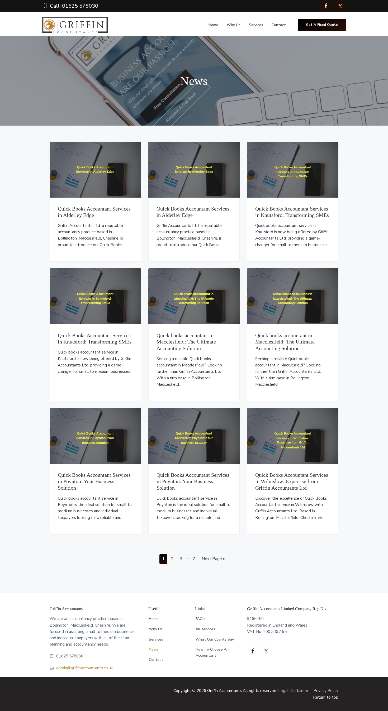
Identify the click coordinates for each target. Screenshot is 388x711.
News (154, 649)
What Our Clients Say (215, 639)
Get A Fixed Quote (322, 24)
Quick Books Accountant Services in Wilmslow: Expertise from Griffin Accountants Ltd (291, 481)
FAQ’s (200, 618)
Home (154, 618)
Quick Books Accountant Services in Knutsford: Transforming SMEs (292, 212)
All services (205, 629)
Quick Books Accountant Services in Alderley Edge (94, 212)
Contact (156, 659)
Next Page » (213, 560)
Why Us (156, 629)
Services (156, 639)
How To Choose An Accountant (212, 652)
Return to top (325, 697)
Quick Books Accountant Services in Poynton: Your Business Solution (94, 481)
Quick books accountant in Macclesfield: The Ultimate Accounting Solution (186, 341)
